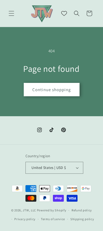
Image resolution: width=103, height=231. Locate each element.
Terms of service (53, 219)
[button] (11, 13)
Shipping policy (82, 219)
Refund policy (82, 210)
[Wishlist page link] (64, 13)
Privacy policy (24, 219)
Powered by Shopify (51, 210)
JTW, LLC (29, 210)
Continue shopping (51, 89)
